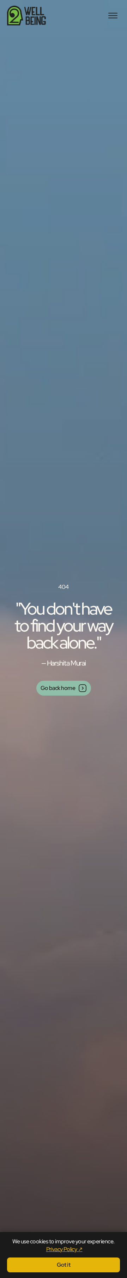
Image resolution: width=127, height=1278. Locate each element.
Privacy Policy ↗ (64, 1249)
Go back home (58, 688)
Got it (64, 1264)
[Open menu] (113, 15)
